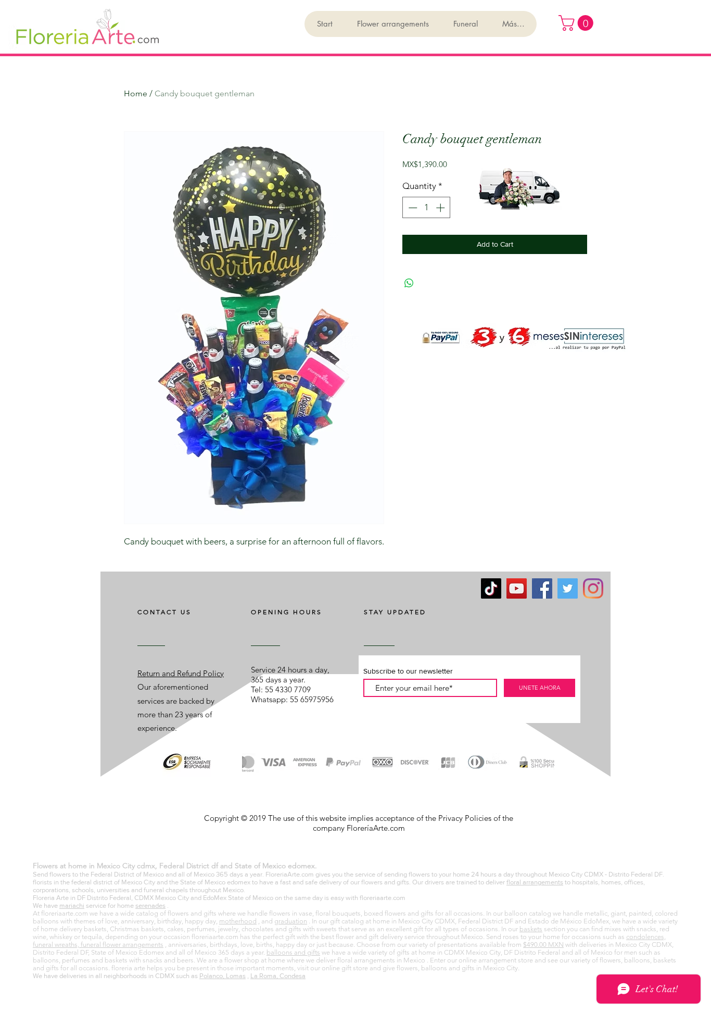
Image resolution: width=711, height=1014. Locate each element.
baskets (530, 929)
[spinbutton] (427, 207)
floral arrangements (534, 882)
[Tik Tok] (491, 588)
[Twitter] (567, 588)
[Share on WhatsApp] (409, 283)
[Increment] (441, 207)
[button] (577, 23)
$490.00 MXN (543, 944)
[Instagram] (593, 588)
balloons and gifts (293, 952)
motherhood (238, 921)
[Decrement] (412, 207)
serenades (150, 905)
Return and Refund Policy (180, 673)
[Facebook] (542, 588)
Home (135, 93)
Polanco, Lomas (222, 976)
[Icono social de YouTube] (516, 588)
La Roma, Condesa (278, 976)
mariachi (71, 905)
